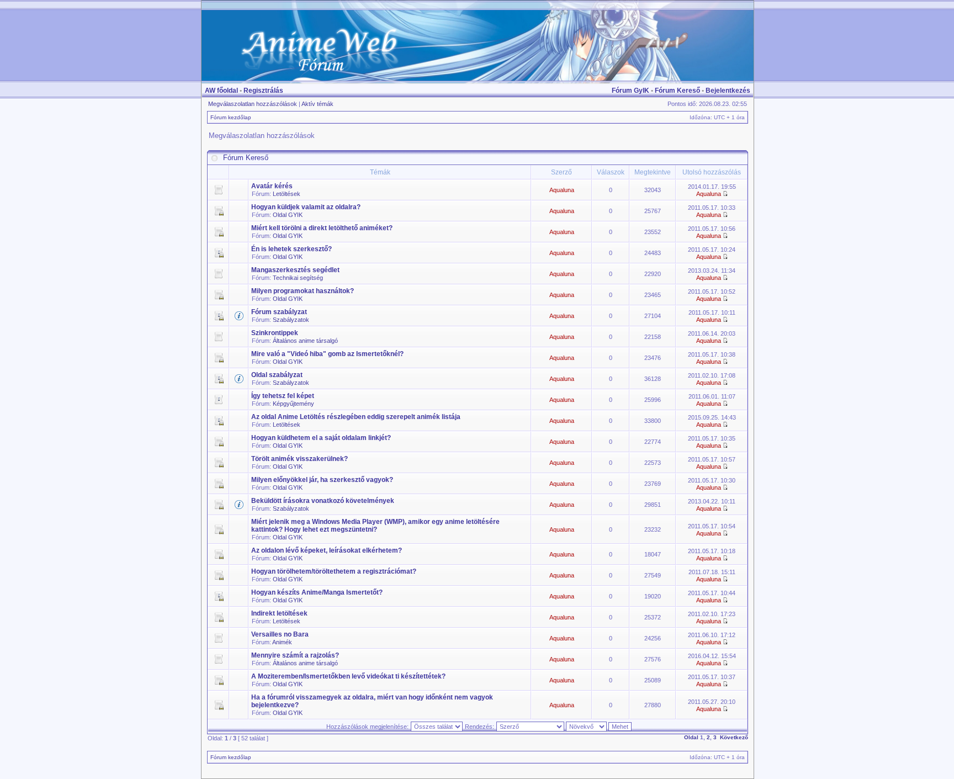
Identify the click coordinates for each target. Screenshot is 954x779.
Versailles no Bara (280, 634)
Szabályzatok (291, 319)
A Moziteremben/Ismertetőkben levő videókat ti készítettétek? (348, 676)
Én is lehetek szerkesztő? (291, 249)
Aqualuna (561, 190)
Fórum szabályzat (279, 312)
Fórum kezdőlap (230, 117)
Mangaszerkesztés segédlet (295, 270)
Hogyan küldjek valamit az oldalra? (306, 207)
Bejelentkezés (728, 90)
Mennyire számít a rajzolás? (295, 655)
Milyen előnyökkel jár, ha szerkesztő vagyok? (322, 480)
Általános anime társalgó (305, 340)
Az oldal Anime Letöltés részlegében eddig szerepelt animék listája (355, 417)
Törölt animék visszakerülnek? (299, 459)
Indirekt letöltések (279, 613)
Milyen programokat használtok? (302, 291)
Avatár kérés (272, 186)
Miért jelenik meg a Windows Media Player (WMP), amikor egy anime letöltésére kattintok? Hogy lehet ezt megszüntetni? (375, 525)
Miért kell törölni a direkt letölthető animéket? (322, 228)
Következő (734, 737)
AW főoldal (221, 90)
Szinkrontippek (274, 333)
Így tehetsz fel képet (282, 396)
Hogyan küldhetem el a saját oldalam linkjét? (321, 438)
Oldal (691, 737)
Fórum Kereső (677, 90)
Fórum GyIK (630, 90)
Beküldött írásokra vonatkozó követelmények (322, 501)
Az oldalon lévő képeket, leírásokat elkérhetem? (326, 550)
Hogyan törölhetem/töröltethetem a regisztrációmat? (333, 571)
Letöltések (286, 193)
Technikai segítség (298, 277)
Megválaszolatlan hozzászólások (252, 103)
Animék (282, 642)
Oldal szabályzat (277, 375)
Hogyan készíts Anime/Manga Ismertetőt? (317, 592)
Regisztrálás (263, 90)
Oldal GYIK (288, 214)
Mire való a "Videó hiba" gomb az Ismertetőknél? (327, 354)
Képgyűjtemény (293, 403)
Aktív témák (317, 103)
